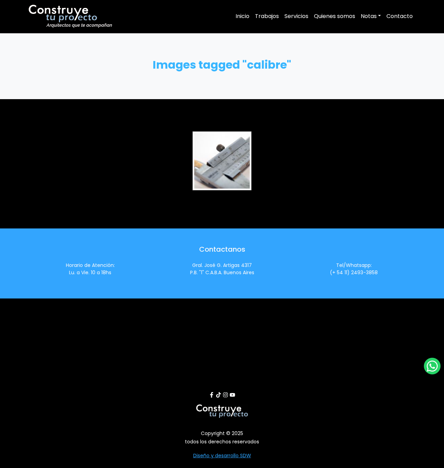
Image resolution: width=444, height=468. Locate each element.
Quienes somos (334, 16)
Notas (369, 16)
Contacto (399, 16)
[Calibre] (222, 161)
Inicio (242, 16)
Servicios (296, 16)
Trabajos (267, 16)
